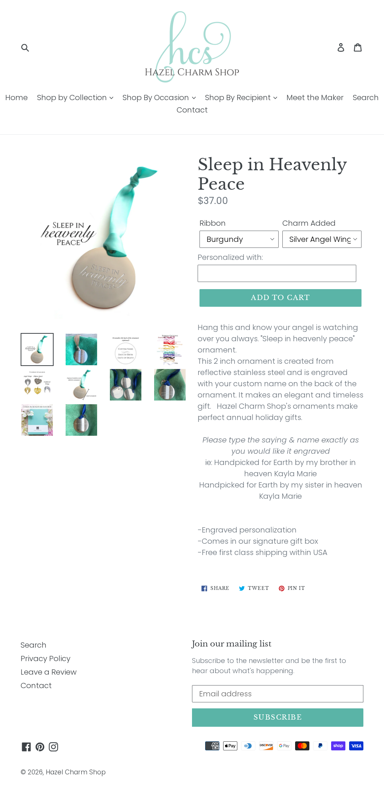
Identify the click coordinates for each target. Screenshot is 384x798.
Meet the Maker (315, 97)
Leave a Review (48, 672)
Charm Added (309, 223)
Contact (192, 110)
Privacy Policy (45, 658)
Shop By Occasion (157, 97)
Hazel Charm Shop (76, 772)
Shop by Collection (73, 97)
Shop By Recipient (239, 97)
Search (366, 97)
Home (16, 97)
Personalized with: (230, 257)
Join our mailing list (232, 644)
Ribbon (213, 223)
